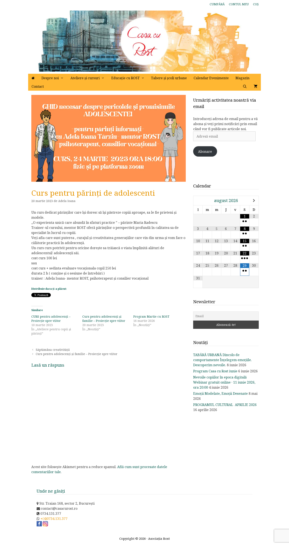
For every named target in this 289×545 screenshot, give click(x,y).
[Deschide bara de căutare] (244, 86)
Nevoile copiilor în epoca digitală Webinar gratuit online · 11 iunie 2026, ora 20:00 (224, 382)
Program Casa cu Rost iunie (215, 371)
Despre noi (50, 78)
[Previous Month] (198, 200)
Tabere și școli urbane (169, 78)
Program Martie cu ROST (151, 316)
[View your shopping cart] (255, 86)
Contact (38, 86)
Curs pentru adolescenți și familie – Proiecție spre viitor (103, 318)
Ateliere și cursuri (85, 78)
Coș (256, 4)
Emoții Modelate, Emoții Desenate (220, 393)
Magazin (242, 78)
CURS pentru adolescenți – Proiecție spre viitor (50, 318)
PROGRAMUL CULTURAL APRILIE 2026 (225, 404)
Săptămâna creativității (53, 350)
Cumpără (217, 4)
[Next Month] (254, 200)
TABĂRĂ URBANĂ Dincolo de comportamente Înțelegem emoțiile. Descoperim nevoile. (222, 359)
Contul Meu (239, 4)
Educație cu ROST (125, 78)
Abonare (205, 151)
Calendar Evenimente (211, 78)
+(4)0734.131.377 (53, 518)
